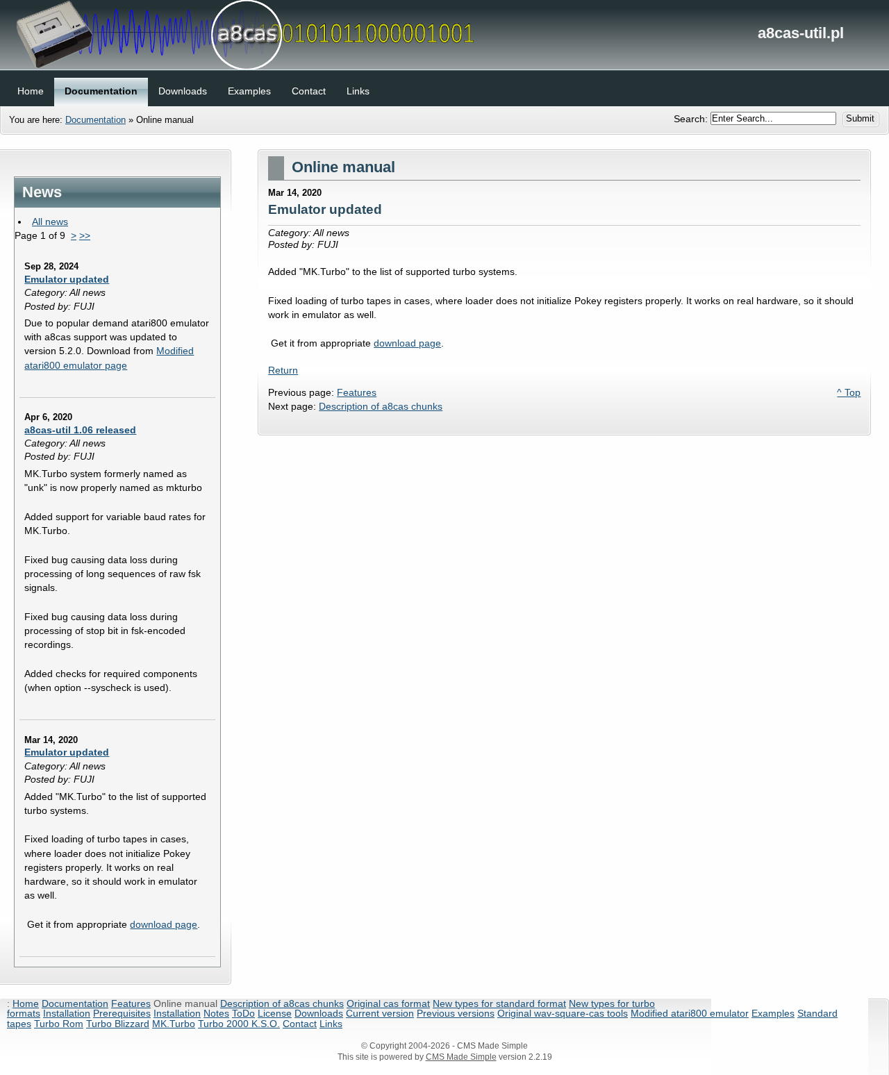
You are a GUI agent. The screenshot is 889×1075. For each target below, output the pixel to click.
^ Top (849, 392)
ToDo (243, 1013)
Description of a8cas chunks (380, 406)
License (275, 1013)
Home (26, 1003)
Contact (300, 1023)
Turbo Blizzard (117, 1023)
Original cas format (388, 1003)
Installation (66, 1013)
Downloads (318, 1013)
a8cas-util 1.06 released (80, 429)
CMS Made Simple (461, 1057)
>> (84, 235)
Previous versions (456, 1013)
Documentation (95, 120)
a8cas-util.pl (444, 34)
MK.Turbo (173, 1023)
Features (356, 392)
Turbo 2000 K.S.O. (239, 1023)
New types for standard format (499, 1003)
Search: (692, 118)
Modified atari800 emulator (690, 1013)
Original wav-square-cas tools (562, 1013)
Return (283, 370)
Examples (773, 1013)
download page (163, 924)
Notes (216, 1013)
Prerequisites (122, 1013)
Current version (380, 1013)
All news (50, 221)
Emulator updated (66, 279)
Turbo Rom (58, 1023)
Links (330, 1023)
